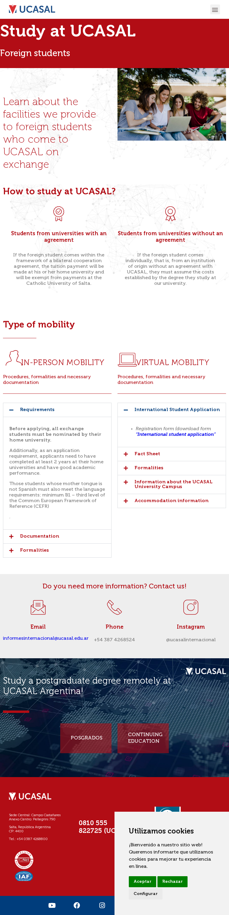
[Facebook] (76, 905)
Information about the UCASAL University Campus (173, 484)
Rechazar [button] (172, 881)
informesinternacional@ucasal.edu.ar (46, 638)
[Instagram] (102, 905)
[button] (215, 9)
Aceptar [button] (142, 881)
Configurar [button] (146, 894)
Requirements (37, 409)
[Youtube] (51, 905)
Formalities (34, 550)
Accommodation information (171, 501)
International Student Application (177, 409)
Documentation (39, 536)
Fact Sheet (147, 454)
